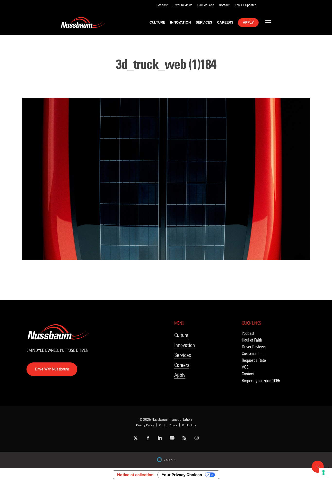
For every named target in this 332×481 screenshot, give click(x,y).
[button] (268, 22)
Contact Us (189, 425)
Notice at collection (135, 474)
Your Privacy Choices (182, 474)
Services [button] (182, 355)
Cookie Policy (168, 425)
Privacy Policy (145, 425)
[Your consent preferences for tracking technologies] (323, 472)
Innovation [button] (184, 345)
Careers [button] (181, 365)
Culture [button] (181, 335)
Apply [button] (179, 375)
